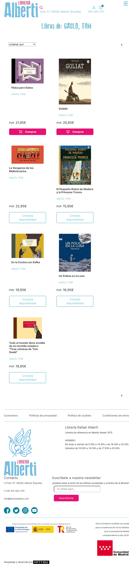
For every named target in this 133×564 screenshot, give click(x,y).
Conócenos (11, 415)
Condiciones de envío (116, 415)
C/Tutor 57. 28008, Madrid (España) (23, 483)
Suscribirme (66, 498)
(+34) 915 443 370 (14, 490)
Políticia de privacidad (43, 415)
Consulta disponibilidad (27, 217)
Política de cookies (79, 415)
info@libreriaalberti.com (16, 498)
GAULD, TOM (18, 94)
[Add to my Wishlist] (37, 64)
